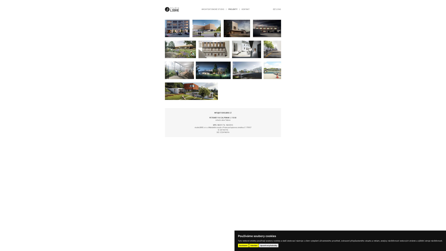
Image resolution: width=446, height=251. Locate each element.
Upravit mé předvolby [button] (268, 245)
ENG (279, 9)
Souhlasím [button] (243, 245)
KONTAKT (246, 9)
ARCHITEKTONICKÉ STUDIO (213, 9)
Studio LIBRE (172, 9)
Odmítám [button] (254, 245)
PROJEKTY (233, 9)
